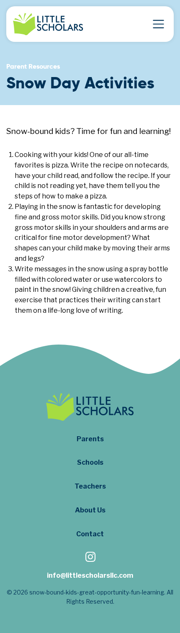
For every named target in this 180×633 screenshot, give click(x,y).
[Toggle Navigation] (158, 24)
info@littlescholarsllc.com (90, 575)
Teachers (90, 486)
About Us (90, 510)
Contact (90, 534)
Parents (90, 439)
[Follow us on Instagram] (90, 557)
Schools (90, 462)
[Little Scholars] (48, 24)
